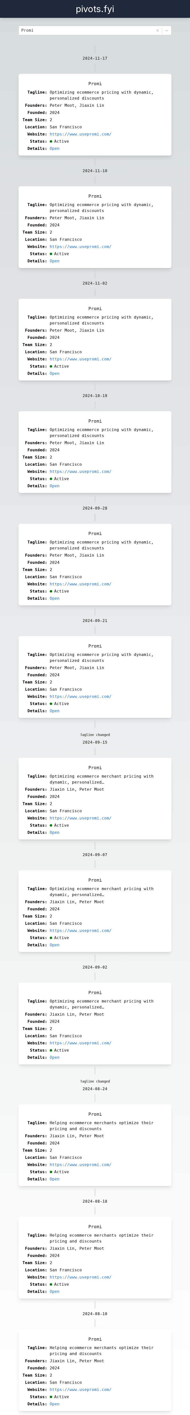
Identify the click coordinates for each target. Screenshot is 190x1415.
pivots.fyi (95, 9)
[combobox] (22, 30)
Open (55, 148)
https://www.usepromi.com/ (81, 134)
